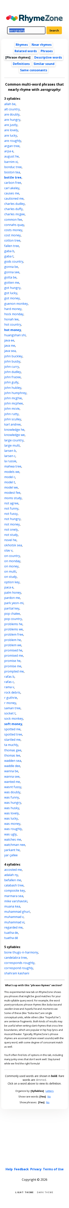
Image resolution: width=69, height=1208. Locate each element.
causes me (11, 193)
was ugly (10, 834)
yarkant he (12, 850)
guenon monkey (16, 303)
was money (12, 824)
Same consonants (33, 70)
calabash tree (14, 885)
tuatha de (11, 932)
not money (12, 524)
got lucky (10, 293)
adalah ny (11, 875)
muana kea (12, 906)
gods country (13, 261)
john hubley (12, 388)
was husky (11, 808)
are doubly (12, 114)
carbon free (12, 182)
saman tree (12, 708)
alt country (12, 109)
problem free (13, 634)
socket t (10, 713)
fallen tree (11, 246)
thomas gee (12, 750)
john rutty (11, 414)
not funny (11, 508)
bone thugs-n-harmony (21, 952)
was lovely (11, 813)
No (49, 1096)
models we (11, 472)
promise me (12, 666)
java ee (9, 340)
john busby (12, 361)
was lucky (11, 818)
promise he (12, 661)
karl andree (12, 424)
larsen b (10, 451)
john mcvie (12, 408)
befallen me (12, 880)
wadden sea (12, 761)
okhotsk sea (13, 545)
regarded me (13, 927)
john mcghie (13, 398)
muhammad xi (14, 922)
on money (11, 566)
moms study (13, 498)
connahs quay (14, 225)
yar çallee (11, 855)
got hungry (12, 288)
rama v (9, 687)
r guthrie (10, 698)
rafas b (9, 676)
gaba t (8, 256)
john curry (11, 366)
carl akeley (11, 188)
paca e (8, 587)
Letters (50, 1091)
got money (12, 298)
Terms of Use (53, 1169)
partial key (11, 608)
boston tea (12, 172)
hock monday (13, 314)
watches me (12, 839)
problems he (13, 624)
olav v (8, 550)
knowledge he (14, 429)
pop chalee (12, 613)
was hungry (12, 802)
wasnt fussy (12, 787)
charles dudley (14, 204)
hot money (12, 330)
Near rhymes (42, 45)
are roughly (12, 141)
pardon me (12, 598)
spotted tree (13, 734)
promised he (13, 650)
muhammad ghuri (17, 911)
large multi (12, 445)
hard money (12, 309)
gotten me (11, 282)
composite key (14, 890)
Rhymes (22, 45)
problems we (13, 629)
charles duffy (13, 209)
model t (9, 482)
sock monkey (13, 718)
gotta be (10, 277)
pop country (13, 619)
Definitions (21, 64)
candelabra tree (15, 957)
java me (9, 345)
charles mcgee (14, 214)
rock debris (12, 692)
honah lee (11, 319)
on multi (10, 571)
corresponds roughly (19, 963)
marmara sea (13, 896)
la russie (10, 461)
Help (9, 1169)
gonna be (11, 267)
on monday (12, 561)
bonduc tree (13, 167)
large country (14, 440)
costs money (13, 230)
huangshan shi (15, 335)
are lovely (11, 130)
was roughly (13, 829)
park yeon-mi (13, 603)
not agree (11, 503)
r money (10, 703)
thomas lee (12, 755)
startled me (12, 739)
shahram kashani (16, 973)
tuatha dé (11, 938)
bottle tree (12, 177)
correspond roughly (18, 968)
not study (11, 535)
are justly (10, 125)
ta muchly (11, 745)
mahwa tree (12, 466)
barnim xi (11, 162)
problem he (12, 640)
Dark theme (45, 1192)
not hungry (12, 519)
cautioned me (14, 198)
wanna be (11, 771)
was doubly (12, 792)
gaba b (9, 251)
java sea (10, 351)
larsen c (9, 456)
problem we (12, 645)
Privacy (35, 1169)
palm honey (12, 592)
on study (10, 577)
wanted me (12, 782)
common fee (13, 219)
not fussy (11, 514)
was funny (11, 797)
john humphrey (15, 393)
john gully (11, 382)
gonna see (11, 272)
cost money (12, 235)
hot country (12, 324)
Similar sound (44, 64)
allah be (10, 104)
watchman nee (14, 845)
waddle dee (12, 766)
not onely (11, 529)
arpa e (8, 151)
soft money (13, 724)
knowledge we (14, 435)
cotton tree (12, 240)
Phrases (47, 51)
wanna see (12, 776)
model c (9, 477)
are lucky (10, 135)
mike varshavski (15, 901)
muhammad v (14, 917)
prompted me (14, 671)
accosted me (13, 869)
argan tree (12, 146)
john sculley (12, 419)
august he (11, 156)
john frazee (12, 377)
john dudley (12, 372)
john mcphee (13, 403)
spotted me (12, 729)
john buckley (13, 356)
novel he (10, 540)
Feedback (21, 1169)
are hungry (12, 119)
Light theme (24, 1192)
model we (11, 487)
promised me (13, 655)
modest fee (12, 492)
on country (12, 556)
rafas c (9, 682)
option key (12, 582)
